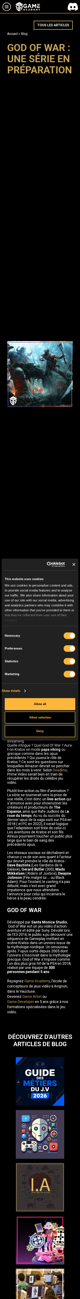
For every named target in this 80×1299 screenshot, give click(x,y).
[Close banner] (73, 564)
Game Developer (20, 1001)
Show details (11, 690)
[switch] (69, 648)
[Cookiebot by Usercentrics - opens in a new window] (48, 564)
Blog (24, 34)
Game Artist (32, 996)
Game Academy (37, 981)
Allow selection (40, 717)
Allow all (40, 704)
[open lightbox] (40, 374)
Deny (40, 731)
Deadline (60, 770)
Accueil (12, 34)
